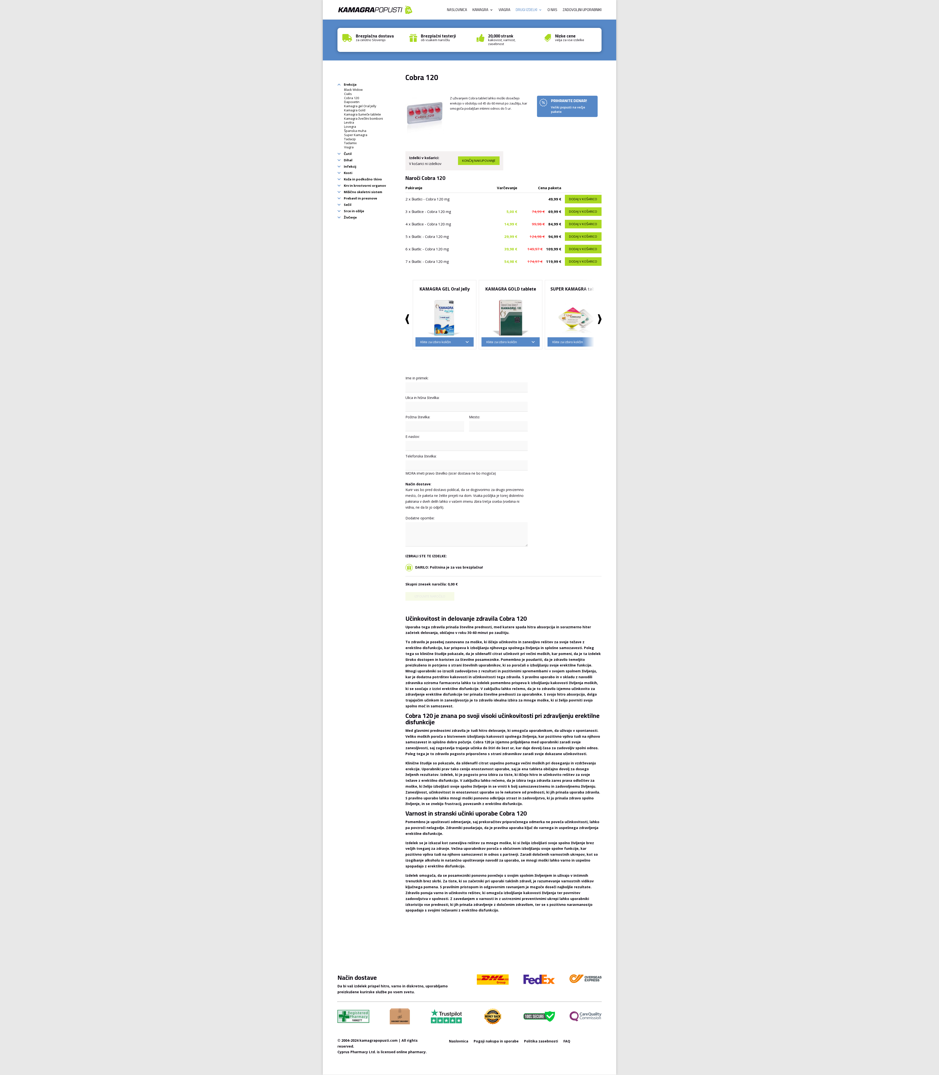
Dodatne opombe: (420, 518)
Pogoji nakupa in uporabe (496, 1041)
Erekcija (350, 84)
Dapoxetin (351, 102)
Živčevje (350, 217)
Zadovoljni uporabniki (582, 10)
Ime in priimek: (416, 378)
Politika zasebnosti (541, 1041)
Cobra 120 (351, 98)
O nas (552, 10)
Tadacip (350, 139)
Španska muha (355, 131)
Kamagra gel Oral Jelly (360, 106)
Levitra (349, 122)
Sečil (347, 204)
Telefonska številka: (420, 456)
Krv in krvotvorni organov (364, 185)
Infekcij (349, 166)
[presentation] (407, 319)
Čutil (347, 154)
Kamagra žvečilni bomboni (363, 118)
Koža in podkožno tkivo (362, 179)
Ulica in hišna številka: (422, 397)
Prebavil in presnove (360, 198)
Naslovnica (457, 10)
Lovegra (350, 126)
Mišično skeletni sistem (362, 192)
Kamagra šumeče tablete (362, 114)
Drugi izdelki (526, 10)
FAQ (566, 1041)
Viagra (504, 10)
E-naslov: (412, 436)
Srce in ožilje (353, 211)
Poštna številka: (417, 417)
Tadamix (350, 143)
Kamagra (480, 10)
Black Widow (353, 89)
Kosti (347, 173)
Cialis (348, 94)
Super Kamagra (355, 135)
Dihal (347, 160)
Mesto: (474, 417)
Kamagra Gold (354, 110)
